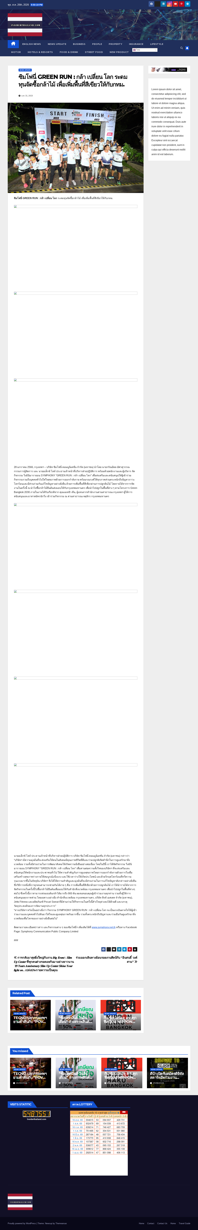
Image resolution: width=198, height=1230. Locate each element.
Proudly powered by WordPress (22, 1223)
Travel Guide (184, 1223)
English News (31, 44)
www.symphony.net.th (104, 927)
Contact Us (162, 1223)
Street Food (94, 52)
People (97, 44)
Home (141, 1223)
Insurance (136, 44)
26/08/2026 (21, 1083)
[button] (181, 48)
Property (115, 44)
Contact (150, 1223)
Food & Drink (69, 52)
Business (79, 44)
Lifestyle (156, 44)
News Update (57, 44)
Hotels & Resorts (40, 52)
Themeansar (61, 1223)
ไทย (138, 50)
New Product (119, 52)
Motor (16, 52)
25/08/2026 (67, 1083)
